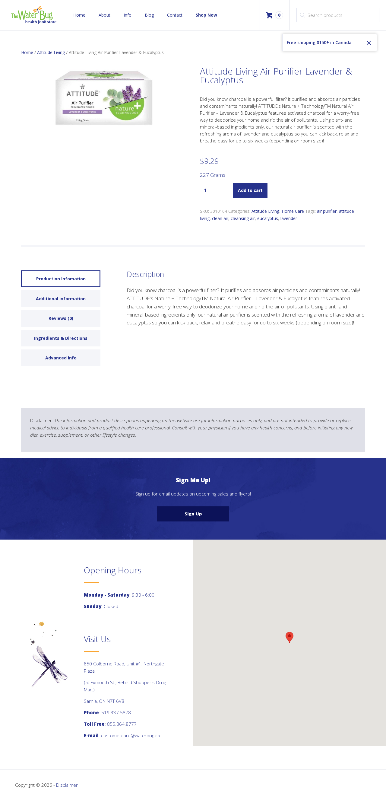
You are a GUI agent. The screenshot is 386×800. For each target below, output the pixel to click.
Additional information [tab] (61, 298)
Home (79, 15)
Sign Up (193, 514)
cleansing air (243, 218)
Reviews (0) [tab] (61, 318)
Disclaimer (67, 785)
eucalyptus (267, 218)
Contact (174, 15)
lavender (288, 218)
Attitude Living (51, 52)
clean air (220, 218)
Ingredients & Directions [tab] (60, 338)
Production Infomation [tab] (61, 279)
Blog (149, 15)
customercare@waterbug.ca (130, 735)
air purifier (327, 211)
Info (127, 15)
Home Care (293, 211)
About (104, 15)
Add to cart (250, 190)
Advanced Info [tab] (61, 358)
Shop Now (206, 15)
